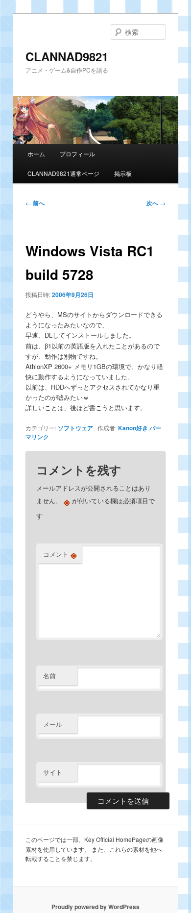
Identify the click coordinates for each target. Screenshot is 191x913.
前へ (35, 202)
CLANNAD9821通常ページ (63, 173)
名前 (49, 675)
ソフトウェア (75, 427)
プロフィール (77, 153)
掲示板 (123, 173)
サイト (52, 772)
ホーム (36, 153)
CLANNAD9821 (66, 56)
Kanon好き (133, 427)
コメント (60, 554)
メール (52, 724)
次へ (156, 202)
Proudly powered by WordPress (95, 906)
